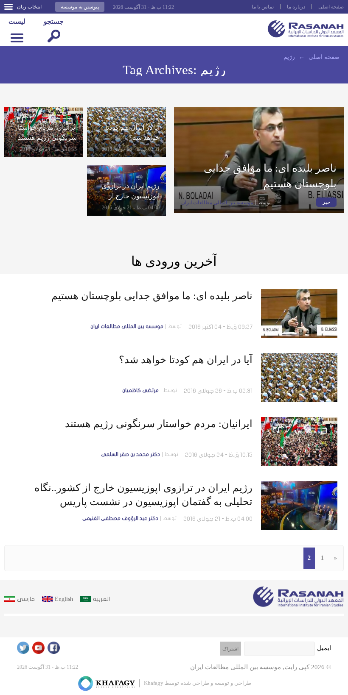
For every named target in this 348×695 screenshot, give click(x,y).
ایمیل (324, 648)
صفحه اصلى (331, 6)
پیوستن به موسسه (80, 7)
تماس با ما (263, 6)
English (64, 599)
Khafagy (153, 683)
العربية (101, 599)
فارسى (26, 599)
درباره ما (296, 6)
